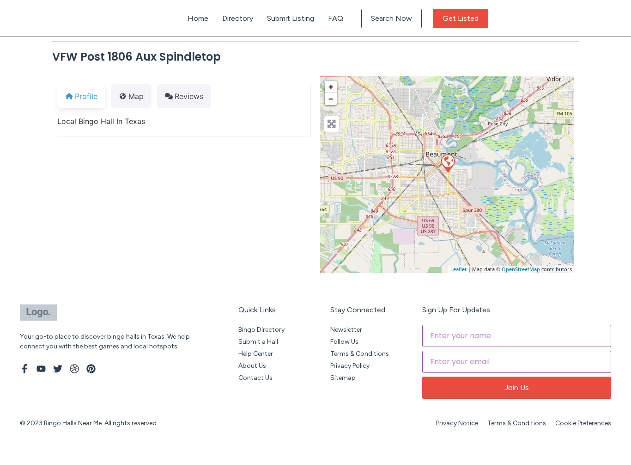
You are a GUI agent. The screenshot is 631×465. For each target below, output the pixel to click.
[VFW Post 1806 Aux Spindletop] (447, 162)
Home (198, 18)
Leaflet (458, 269)
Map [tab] (136, 96)
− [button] (331, 99)
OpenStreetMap (521, 269)
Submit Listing (290, 18)
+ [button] (331, 87)
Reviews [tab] (189, 96)
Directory (237, 18)
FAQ (335, 18)
